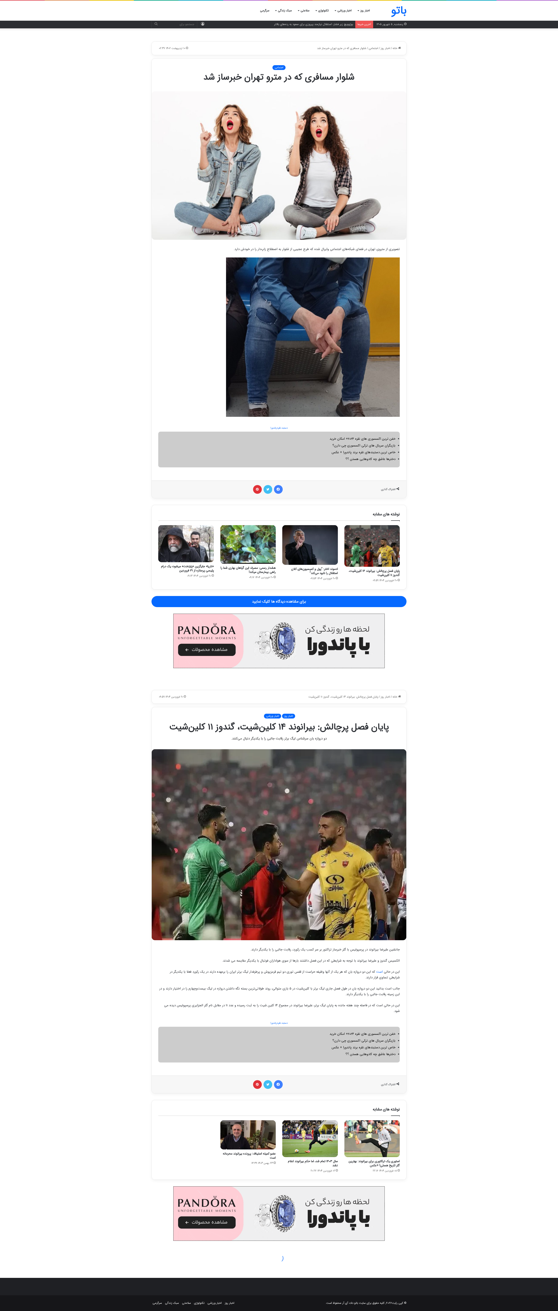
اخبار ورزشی (344, 10)
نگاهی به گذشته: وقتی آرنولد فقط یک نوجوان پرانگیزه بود (319, 24)
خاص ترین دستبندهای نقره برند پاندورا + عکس (363, 452)
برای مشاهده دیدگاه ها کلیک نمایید (279, 601)
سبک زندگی (285, 10)
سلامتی (305, 10)
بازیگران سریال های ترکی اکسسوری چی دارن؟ (363, 445)
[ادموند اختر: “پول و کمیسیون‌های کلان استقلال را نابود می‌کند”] (310, 545)
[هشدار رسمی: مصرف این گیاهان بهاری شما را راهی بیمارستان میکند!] (248, 544)
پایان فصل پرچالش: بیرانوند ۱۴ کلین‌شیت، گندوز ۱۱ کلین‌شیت (374, 573)
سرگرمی (264, 10)
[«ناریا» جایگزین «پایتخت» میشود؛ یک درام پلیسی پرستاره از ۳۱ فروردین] (186, 543)
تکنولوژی (323, 10)
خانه (395, 48)
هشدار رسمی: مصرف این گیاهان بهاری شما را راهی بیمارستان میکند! (248, 569)
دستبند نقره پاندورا (279, 428)
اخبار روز (365, 10)
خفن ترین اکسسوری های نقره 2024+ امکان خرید (362, 438)
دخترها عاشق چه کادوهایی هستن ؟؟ (370, 459)
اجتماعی (373, 48)
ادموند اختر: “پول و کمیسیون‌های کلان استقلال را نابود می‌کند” (314, 571)
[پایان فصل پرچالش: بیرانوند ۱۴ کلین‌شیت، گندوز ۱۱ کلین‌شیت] (372, 546)
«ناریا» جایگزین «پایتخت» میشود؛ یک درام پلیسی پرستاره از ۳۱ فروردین (187, 568)
